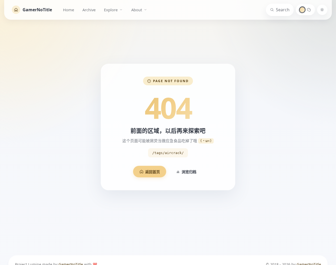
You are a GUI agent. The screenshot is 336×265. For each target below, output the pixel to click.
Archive (89, 9)
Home (68, 9)
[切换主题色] (305, 9)
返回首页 (152, 171)
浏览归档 (189, 171)
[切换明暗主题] (322, 10)
